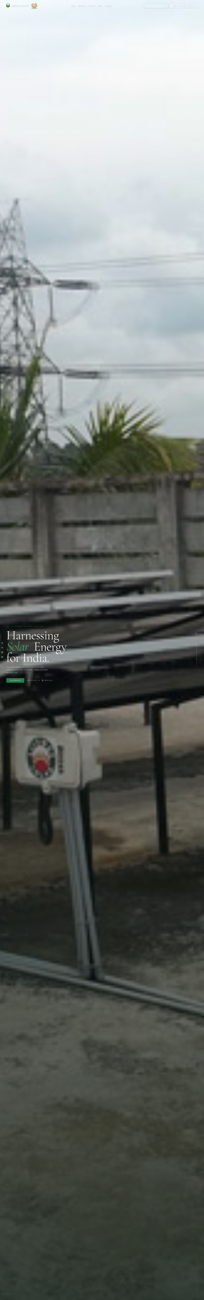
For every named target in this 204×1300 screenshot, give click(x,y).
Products (82, 6)
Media (100, 6)
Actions (109, 6)
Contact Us (191, 6)
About (73, 6)
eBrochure (177, 6)
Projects (92, 6)
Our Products (15, 680)
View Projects (31, 680)
